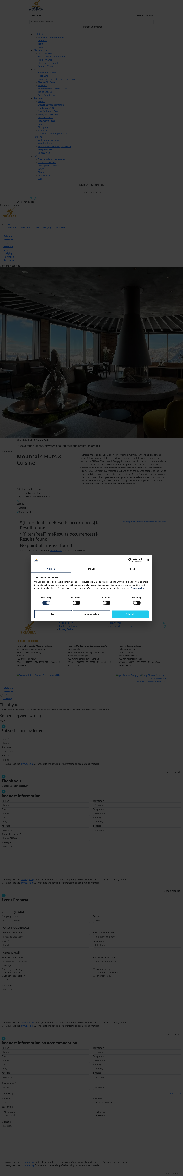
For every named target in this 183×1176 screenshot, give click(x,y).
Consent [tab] (51, 569)
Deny (53, 614)
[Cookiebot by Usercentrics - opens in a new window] (130, 560)
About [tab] (132, 569)
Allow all (130, 614)
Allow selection (91, 614)
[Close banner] (148, 560)
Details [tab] (91, 569)
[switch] (76, 603)
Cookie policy (137, 588)
